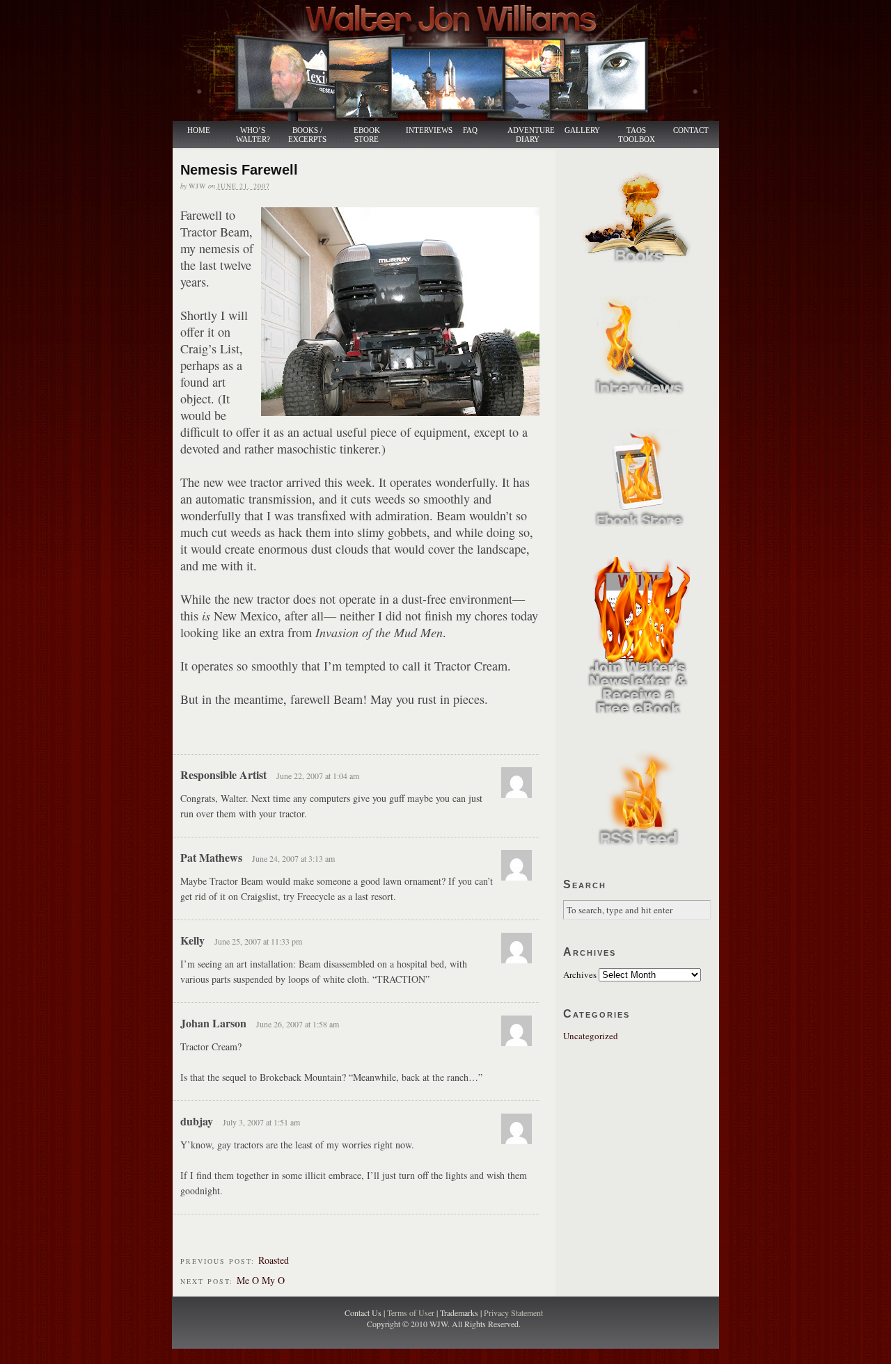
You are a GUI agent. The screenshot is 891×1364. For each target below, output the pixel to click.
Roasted (273, 1260)
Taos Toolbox (636, 135)
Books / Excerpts (307, 135)
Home (198, 130)
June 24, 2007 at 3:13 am (293, 858)
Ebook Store (367, 135)
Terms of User (411, 1312)
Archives (580, 974)
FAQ (470, 130)
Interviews (422, 130)
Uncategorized (590, 1035)
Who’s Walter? (253, 135)
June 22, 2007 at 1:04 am (317, 775)
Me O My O (261, 1280)
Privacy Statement (513, 1312)
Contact (691, 130)
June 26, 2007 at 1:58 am (297, 1023)
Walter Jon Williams (453, 60)
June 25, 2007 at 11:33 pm (258, 941)
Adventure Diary (530, 135)
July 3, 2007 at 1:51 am (261, 1122)
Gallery (582, 130)
